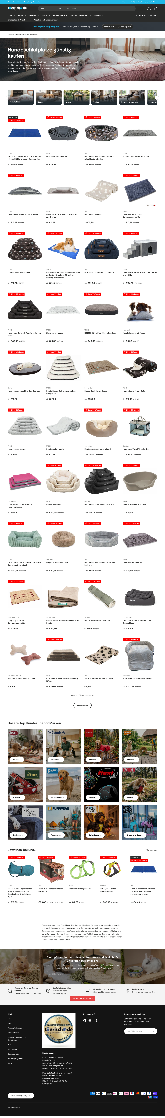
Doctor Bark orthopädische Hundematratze (20, 505)
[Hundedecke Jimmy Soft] (140, 368)
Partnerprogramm (15, 1058)
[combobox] (87, 8)
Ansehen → (93, 760)
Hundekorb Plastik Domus (134, 504)
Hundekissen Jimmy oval (19, 272)
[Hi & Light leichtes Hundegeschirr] (113, 869)
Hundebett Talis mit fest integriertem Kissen (24, 334)
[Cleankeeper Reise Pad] (140, 539)
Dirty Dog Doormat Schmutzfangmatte (16, 621)
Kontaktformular (49, 1060)
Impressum (12, 1049)
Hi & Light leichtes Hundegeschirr (108, 890)
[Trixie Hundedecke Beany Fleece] (101, 655)
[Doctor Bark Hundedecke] (101, 368)
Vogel (44, 15)
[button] (155, 8)
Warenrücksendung (16, 1028)
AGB (9, 1045)
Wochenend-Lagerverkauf (46, 20)
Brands (125, 2)
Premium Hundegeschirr (79, 889)
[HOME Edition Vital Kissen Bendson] (101, 310)
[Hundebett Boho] (63, 481)
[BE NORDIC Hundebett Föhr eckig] (101, 249)
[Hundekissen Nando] (25, 426)
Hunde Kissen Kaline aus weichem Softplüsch (61, 392)
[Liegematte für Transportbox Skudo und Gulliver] (63, 191)
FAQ (133, 2)
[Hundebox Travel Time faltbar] (140, 426)
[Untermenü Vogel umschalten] (49, 15)
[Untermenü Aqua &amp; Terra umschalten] (66, 15)
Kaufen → (16, 760)
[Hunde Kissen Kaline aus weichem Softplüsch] (63, 368)
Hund (10, 15)
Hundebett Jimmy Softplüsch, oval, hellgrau (100, 563)
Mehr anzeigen (82, 705)
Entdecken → (18, 835)
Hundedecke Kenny (93, 214)
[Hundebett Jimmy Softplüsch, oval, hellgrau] (101, 539)
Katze (20, 15)
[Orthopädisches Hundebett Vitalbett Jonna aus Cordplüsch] (25, 539)
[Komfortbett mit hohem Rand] (101, 426)
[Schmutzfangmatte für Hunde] (140, 133)
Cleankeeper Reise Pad (133, 562)
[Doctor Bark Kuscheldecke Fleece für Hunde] (63, 597)
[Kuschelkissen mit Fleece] (140, 310)
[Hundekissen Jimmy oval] (25, 249)
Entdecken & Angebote (18, 20)
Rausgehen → (56, 835)
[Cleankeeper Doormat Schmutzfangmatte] (140, 191)
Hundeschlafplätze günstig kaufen (26, 34)
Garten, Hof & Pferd (79, 15)
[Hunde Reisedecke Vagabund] (101, 597)
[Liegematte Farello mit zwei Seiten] (25, 191)
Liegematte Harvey (54, 333)
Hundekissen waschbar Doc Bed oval (24, 391)
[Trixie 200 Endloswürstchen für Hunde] (51, 869)
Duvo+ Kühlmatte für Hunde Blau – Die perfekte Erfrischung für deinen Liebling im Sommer (63, 275)
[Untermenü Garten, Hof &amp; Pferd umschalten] (90, 15)
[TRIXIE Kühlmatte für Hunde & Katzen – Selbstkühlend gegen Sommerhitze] (25, 133)
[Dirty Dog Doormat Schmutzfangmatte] (25, 597)
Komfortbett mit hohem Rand (97, 449)
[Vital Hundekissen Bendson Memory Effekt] (63, 655)
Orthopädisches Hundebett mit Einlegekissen (137, 621)
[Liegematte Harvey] (63, 310)
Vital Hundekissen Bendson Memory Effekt (62, 679)
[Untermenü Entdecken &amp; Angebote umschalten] (30, 19)
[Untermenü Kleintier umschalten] (38, 15)
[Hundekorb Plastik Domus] (140, 481)
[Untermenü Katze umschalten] (25, 15)
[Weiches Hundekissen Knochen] (25, 655)
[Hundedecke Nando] (63, 426)
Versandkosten (14, 1032)
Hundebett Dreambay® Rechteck (99, 504)
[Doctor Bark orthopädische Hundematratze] (25, 481)
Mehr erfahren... (38, 2)
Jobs (10, 1063)
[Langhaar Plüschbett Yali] (63, 539)
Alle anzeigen (151, 850)
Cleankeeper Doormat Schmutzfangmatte (132, 215)
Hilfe (9, 1019)
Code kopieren (125, 27)
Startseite (11, 34)
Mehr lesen (13, 71)
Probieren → (56, 760)
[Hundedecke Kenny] (101, 191)
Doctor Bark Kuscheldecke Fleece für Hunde (62, 621)
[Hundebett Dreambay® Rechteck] (101, 481)
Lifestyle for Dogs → (135, 835)
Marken (97, 15)
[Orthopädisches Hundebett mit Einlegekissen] (140, 597)
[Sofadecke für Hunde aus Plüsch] (140, 655)
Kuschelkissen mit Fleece (134, 333)
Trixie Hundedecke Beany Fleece (98, 678)
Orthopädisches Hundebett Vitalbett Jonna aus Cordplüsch (24, 563)
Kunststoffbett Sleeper (56, 156)
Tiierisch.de (16, 1107)
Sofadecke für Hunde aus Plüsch (137, 678)
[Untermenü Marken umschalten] (102, 15)
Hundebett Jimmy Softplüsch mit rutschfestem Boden (99, 157)
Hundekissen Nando (16, 449)
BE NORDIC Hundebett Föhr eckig (99, 272)
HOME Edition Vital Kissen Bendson (100, 333)
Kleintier (32, 15)
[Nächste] (157, 98)
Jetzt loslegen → (57, 797)
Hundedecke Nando (55, 449)
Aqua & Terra (59, 15)
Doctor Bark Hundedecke (95, 391)
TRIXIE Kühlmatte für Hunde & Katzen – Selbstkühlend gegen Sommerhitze (24, 157)
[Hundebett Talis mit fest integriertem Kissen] (25, 310)
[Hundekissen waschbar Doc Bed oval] (25, 368)
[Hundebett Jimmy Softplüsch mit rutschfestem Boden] (101, 133)
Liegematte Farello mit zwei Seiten (23, 214)
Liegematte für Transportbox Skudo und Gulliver (62, 215)
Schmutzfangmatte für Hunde (136, 156)
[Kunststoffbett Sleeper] (63, 133)
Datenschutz (13, 1054)
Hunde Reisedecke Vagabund (97, 620)
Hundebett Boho (53, 504)
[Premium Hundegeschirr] (82, 869)
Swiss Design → (95, 835)
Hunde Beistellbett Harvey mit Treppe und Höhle (140, 273)
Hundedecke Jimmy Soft (134, 391)
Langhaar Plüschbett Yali (57, 562)
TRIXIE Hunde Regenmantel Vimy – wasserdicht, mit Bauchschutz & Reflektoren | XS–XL (20, 893)
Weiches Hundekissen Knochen (21, 678)
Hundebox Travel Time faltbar (136, 449)
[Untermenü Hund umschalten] (14, 15)
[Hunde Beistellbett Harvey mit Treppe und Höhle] (140, 249)
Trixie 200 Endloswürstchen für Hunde (50, 890)
